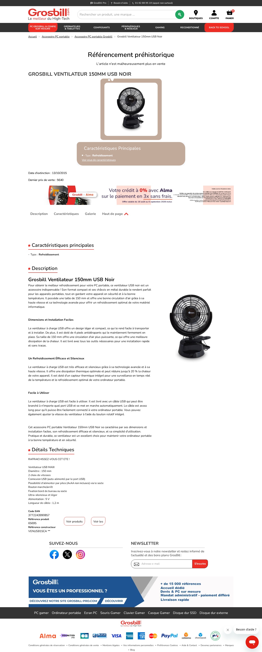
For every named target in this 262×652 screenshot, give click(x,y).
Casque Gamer (159, 613)
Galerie (90, 214)
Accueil (32, 36)
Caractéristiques (66, 214)
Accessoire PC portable (56, 36)
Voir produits (74, 521)
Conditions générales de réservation (46, 645)
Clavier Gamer (134, 613)
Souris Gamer (110, 613)
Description (39, 214)
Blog (132, 649)
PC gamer (41, 613)
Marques (229, 645)
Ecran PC (90, 613)
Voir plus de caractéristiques (99, 160)
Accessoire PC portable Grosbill (93, 36)
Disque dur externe (214, 613)
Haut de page (112, 214)
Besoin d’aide (121, 3)
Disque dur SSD (184, 613)
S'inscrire (200, 564)
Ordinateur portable (66, 613)
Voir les (98, 521)
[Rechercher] (179, 14)
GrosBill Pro (100, 3)
